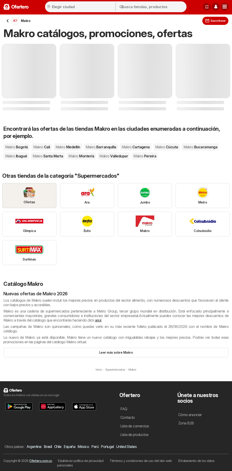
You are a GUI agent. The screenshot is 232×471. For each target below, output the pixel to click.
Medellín (68, 147)
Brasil (48, 446)
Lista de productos (134, 434)
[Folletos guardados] (207, 7)
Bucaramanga (200, 147)
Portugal (107, 446)
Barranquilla (101, 147)
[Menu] (225, 7)
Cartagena (136, 147)
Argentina (34, 446)
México (83, 446)
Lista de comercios (134, 426)
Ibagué (16, 156)
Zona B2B (186, 423)
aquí (98, 320)
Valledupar (113, 156)
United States (126, 446)
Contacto (127, 417)
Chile (57, 446)
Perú (95, 446)
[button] (216, 7)
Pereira (144, 156)
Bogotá (16, 147)
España (69, 446)
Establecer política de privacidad (80, 461)
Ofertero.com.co (40, 461)
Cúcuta (166, 147)
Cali (41, 147)
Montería (81, 156)
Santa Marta (48, 156)
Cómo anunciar (190, 414)
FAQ (123, 409)
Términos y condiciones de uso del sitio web (141, 461)
